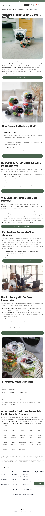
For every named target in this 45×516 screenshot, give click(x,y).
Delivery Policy (26, 486)
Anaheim (22, 430)
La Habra (39, 437)
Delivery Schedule (27, 481)
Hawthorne (22, 437)
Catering (14, 486)
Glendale (5, 437)
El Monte (26, 9)
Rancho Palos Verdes (22, 442)
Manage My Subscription (17, 476)
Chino (5, 433)
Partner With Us (15, 492)
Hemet (31, 437)
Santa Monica (39, 444)
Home (3, 9)
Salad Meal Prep (10, 9)
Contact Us (25, 479)
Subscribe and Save (5, 481)
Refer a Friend (15, 481)
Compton (22, 433)
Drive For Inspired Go (16, 494)
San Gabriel (22, 444)
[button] (2, 5)
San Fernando (13, 444)
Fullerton (30, 435)
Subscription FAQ (27, 476)
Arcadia (31, 430)
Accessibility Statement (28, 494)
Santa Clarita (31, 444)
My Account (14, 474)
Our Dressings (4, 479)
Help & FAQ (25, 474)
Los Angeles (20, 9)
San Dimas (5, 444)
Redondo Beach (30, 442)
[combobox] (39, 5)
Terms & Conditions (27, 489)
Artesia (39, 430)
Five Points (13, 449)
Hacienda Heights (14, 437)
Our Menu (3, 474)
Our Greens (3, 476)
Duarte (5, 435)
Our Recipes (14, 489)
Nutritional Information (6, 486)
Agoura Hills (5, 430)
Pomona (13, 442)
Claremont (13, 433)
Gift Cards (14, 484)
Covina (31, 433)
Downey (39, 433)
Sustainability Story (5, 484)
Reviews (14, 479)
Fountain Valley (22, 435)
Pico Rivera (5, 442)
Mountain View (5, 449)
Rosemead (39, 442)
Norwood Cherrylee (22, 449)
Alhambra (13, 430)
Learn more (32, 1)
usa (15, 9)
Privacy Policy (26, 484)
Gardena (39, 435)
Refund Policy (26, 492)
